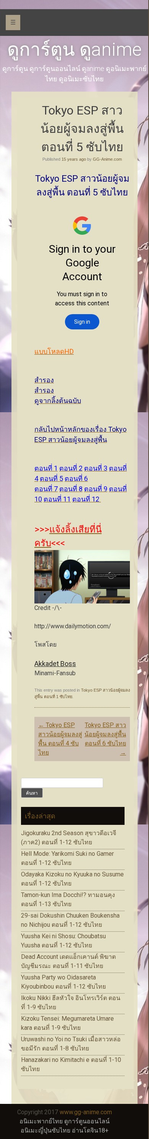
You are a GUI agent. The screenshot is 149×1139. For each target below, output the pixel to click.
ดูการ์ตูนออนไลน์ (87, 1121)
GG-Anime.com (107, 159)
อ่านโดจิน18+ (90, 1130)
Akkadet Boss (55, 664)
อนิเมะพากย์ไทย (41, 1121)
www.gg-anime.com (86, 1112)
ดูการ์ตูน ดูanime (74, 49)
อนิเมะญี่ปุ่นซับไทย (45, 1130)
